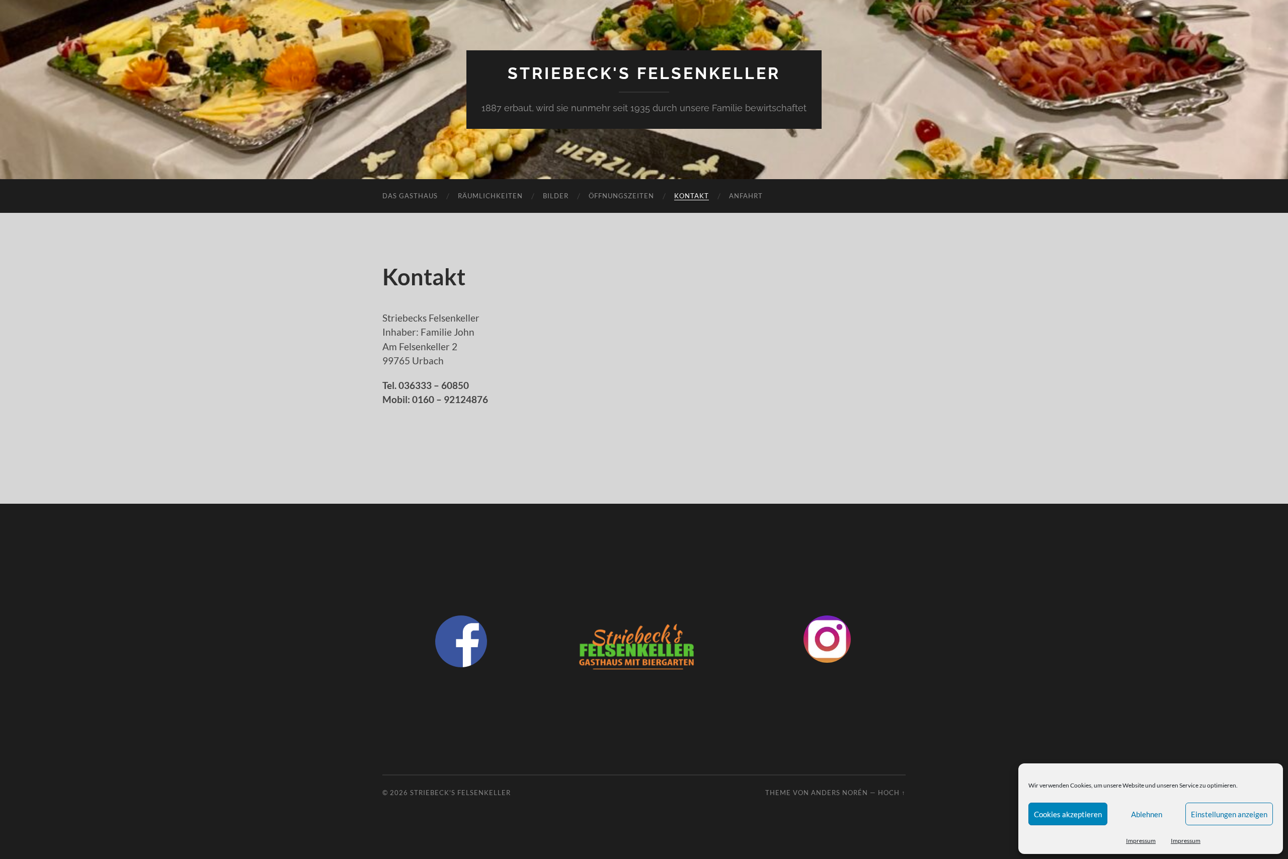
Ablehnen (1146, 814)
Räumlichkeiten (490, 196)
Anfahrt (746, 196)
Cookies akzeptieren (1068, 814)
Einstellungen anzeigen (1229, 814)
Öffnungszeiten (621, 196)
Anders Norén (839, 793)
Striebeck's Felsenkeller (644, 73)
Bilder (556, 196)
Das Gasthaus (410, 196)
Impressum (1141, 840)
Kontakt (691, 196)
